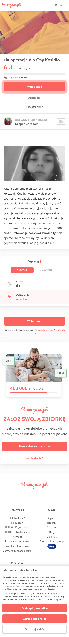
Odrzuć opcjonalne (34, 619)
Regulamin (17, 522)
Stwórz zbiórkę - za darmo (35, 446)
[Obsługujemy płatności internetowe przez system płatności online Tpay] (51, 546)
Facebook (6, 492)
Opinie (52, 518)
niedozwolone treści (43, 330)
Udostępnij (34, 98)
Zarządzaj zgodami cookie (17, 550)
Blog (51, 532)
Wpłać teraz (34, 87)
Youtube (62, 492)
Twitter (17, 492)
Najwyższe (46, 270)
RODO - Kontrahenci (17, 532)
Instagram (29, 492)
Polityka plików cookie (17, 546)
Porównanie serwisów (17, 541)
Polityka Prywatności (17, 527)
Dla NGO (52, 536)
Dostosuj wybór (34, 629)
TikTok (51, 492)
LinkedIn (40, 492)
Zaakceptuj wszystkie (35, 608)
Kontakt (17, 536)
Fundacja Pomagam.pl (51, 541)
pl (56, 5)
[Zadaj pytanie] (61, 121)
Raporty (51, 522)
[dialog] (34, 601)
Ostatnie (22, 270)
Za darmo (52, 527)
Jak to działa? (34, 458)
